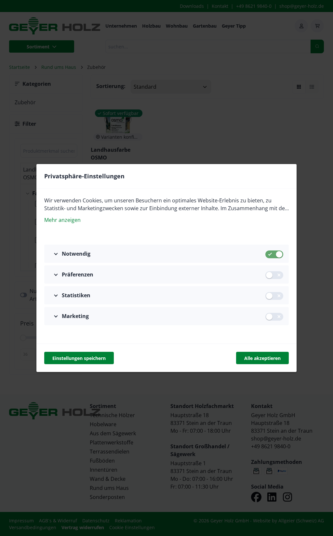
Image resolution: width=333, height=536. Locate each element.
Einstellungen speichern (79, 358)
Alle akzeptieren (262, 358)
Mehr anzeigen (62, 219)
